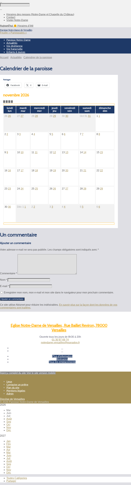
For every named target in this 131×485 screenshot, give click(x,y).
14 (84, 152)
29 (54, 116)
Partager (11, 481)
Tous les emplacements (62, 362)
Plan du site (12, 387)
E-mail (4, 286)
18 (36, 170)
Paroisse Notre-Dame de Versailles (16, 30)
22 (101, 170)
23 (9, 188)
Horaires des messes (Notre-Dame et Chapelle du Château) (40, 14)
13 (66, 152)
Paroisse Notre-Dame (18, 39)
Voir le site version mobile (41, 373)
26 (9, 116)
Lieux (9, 381)
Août (9, 418)
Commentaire (8, 273)
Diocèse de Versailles (12, 399)
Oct (8, 424)
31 (89, 116)
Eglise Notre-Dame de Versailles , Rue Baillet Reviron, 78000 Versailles (59, 327)
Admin (10, 393)
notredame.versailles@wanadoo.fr (60, 342)
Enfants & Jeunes (15, 52)
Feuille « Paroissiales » (13, 32)
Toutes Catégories (16, 478)
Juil (8, 458)
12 (54, 152)
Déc (8, 430)
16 (9, 170)
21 (84, 170)
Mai (8, 452)
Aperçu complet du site (13, 373)
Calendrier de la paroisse (37, 57)
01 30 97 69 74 (60, 339)
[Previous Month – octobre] (4, 101)
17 (22, 170)
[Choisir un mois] (9, 101)
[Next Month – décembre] (7, 101)
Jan (8, 441)
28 (36, 116)
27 (22, 116)
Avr (8, 449)
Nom (3, 279)
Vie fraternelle (14, 48)
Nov (8, 427)
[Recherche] (1, 1)
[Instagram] (62, 350)
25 (36, 188)
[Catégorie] (12, 101)
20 (66, 170)
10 (22, 152)
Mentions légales (15, 390)
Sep (8, 421)
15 (101, 152)
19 (54, 170)
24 (22, 188)
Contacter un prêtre (17, 384)
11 (36, 152)
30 (66, 116)
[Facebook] (62, 348)
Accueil (4, 57)
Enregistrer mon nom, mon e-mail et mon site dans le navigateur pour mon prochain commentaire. (59, 292)
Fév (8, 444)
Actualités (11, 42)
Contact (10, 17)
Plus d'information (62, 356)
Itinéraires (62, 359)
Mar (8, 446)
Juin (8, 455)
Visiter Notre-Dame (17, 20)
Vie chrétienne (14, 45)
